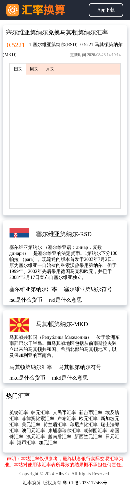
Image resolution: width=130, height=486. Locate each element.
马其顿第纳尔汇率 (30, 367)
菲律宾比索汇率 (38, 418)
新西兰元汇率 (88, 436)
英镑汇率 (18, 412)
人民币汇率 (64, 412)
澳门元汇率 (33, 430)
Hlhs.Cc (62, 473)
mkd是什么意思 (70, 378)
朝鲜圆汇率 (95, 430)
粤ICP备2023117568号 (85, 482)
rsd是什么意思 (65, 300)
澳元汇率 (35, 436)
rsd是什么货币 (25, 300)
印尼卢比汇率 (84, 424)
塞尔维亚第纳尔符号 (88, 289)
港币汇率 (26, 442)
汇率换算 (32, 482)
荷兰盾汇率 (55, 424)
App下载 (106, 9)
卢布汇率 (66, 418)
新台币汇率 (90, 412)
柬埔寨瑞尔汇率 (64, 430)
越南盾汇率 (59, 436)
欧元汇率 (88, 418)
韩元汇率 (40, 412)
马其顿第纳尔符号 (80, 367)
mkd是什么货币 (27, 378)
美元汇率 (31, 424)
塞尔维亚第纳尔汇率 (33, 289)
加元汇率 (48, 442)
